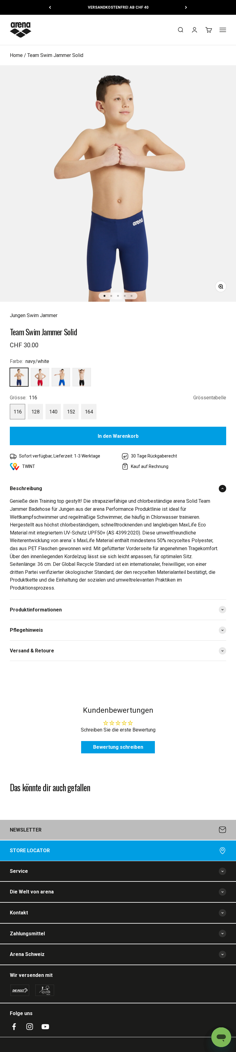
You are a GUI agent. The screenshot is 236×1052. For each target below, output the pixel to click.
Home (16, 55)
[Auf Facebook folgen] (14, 1026)
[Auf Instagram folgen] (30, 1026)
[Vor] (186, 7)
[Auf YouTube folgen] (45, 1026)
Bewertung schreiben (118, 747)
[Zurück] (50, 7)
